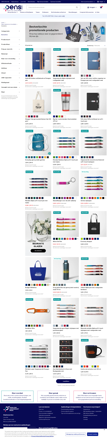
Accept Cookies (92, 434)
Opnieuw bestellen (55, 2)
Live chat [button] (23, 2)
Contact (85, 419)
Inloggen (92, 7)
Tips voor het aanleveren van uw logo (70, 413)
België (101, 2)
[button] (12, 11)
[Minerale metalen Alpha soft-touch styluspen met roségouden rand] (94, 311)
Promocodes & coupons (67, 411)
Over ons (41, 409)
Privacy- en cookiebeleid (45, 411)
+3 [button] (77, 238)
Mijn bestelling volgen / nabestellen (92, 411)
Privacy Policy (35, 436)
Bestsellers (4, 34)
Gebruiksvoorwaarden (44, 415)
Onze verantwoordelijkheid (46, 413)
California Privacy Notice (46, 436)
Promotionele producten (67, 409)
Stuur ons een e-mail (8, 419)
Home (3, 22)
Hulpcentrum (14, 2)
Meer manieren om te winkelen (8, 24)
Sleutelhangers (73, 12)
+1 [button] (105, 198)
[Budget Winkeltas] (38, 270)
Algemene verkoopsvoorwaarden (47, 417)
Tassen (38, 12)
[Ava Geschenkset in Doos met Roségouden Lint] (66, 352)
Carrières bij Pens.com (44, 419)
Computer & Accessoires (87, 12)
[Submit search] (77, 7)
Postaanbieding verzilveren (90, 415)
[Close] (104, 429)
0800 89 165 (5, 2)
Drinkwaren (45, 12)
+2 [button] (49, 366)
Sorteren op (90, 45)
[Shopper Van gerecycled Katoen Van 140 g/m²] (38, 102)
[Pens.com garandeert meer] (11, 409)
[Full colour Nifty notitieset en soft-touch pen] (94, 102)
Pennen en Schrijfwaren (26, 12)
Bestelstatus (31, 2)
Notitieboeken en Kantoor (58, 12)
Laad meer (66, 381)
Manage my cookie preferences (75, 434)
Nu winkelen (38, 250)
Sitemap (85, 417)
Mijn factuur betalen (42, 2)
